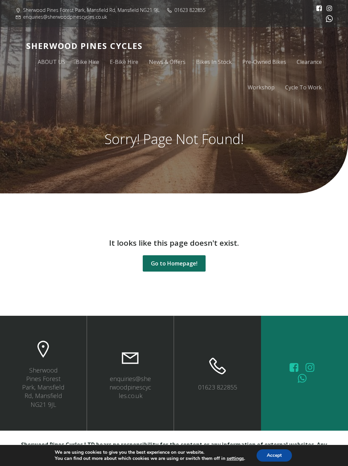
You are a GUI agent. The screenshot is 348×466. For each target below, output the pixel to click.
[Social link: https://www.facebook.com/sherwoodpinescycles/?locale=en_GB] (317, 8)
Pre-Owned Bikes (264, 62)
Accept (274, 455)
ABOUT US (51, 62)
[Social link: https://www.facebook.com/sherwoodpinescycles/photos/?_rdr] (296, 367)
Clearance (309, 62)
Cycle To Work (303, 87)
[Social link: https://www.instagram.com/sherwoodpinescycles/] (328, 8)
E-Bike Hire (124, 62)
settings (235, 458)
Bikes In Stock (214, 62)
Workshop (261, 87)
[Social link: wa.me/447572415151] (305, 378)
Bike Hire (87, 62)
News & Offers (167, 62)
